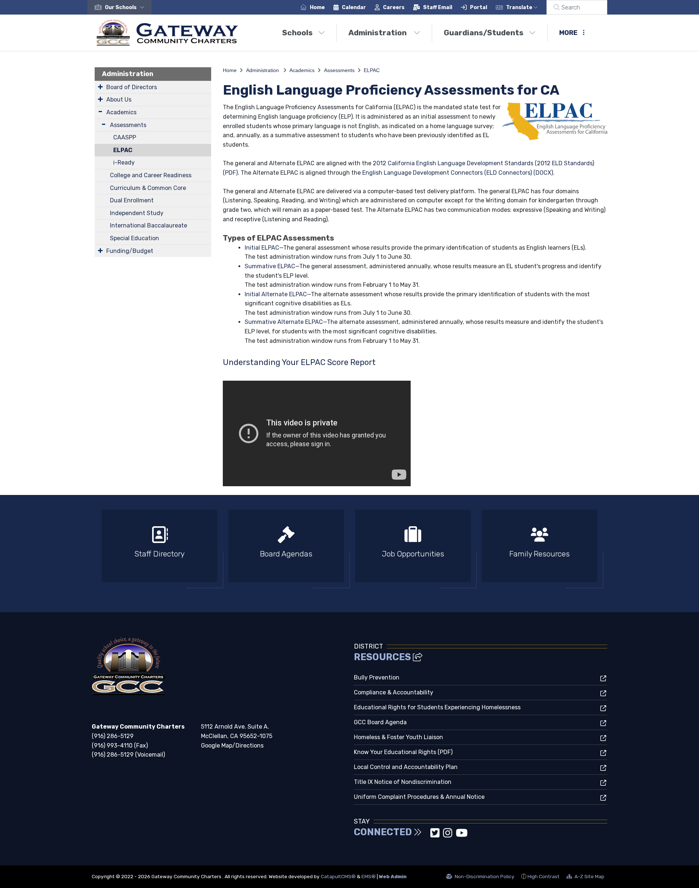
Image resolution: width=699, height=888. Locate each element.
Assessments (128, 125)
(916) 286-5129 (113, 736)
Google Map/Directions (232, 745)
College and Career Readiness (150, 175)
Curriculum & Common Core (148, 188)
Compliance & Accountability (393, 692)
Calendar (354, 7)
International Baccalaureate (148, 225)
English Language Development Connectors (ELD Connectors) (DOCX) (457, 172)
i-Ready (124, 162)
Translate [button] (519, 7)
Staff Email (437, 7)
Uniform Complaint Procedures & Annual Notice (419, 796)
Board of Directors (131, 87)
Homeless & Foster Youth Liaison (398, 737)
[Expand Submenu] (100, 86)
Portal (478, 7)
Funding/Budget (129, 250)
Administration (378, 32)
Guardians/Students (484, 32)
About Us (118, 99)
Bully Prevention (376, 677)
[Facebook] (427, 835)
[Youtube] (461, 835)
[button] (126, 7)
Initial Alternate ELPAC (276, 294)
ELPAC (123, 150)
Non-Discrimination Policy (480, 877)
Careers (393, 7)
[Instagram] (448, 835)
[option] (159, 549)
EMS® (369, 876)
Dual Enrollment (132, 200)
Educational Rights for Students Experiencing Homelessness (437, 707)
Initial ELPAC (262, 247)
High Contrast (544, 876)
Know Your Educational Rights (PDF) (403, 752)
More (568, 33)
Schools (297, 32)
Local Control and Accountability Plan (406, 767)
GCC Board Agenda (380, 722)
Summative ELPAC (270, 266)
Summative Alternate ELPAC (284, 321)
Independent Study (136, 213)
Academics (121, 112)
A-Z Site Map (585, 877)
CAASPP (124, 137)
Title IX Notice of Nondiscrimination (402, 781)
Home (317, 7)
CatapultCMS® (338, 876)
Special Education (134, 238)
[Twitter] (435, 835)
